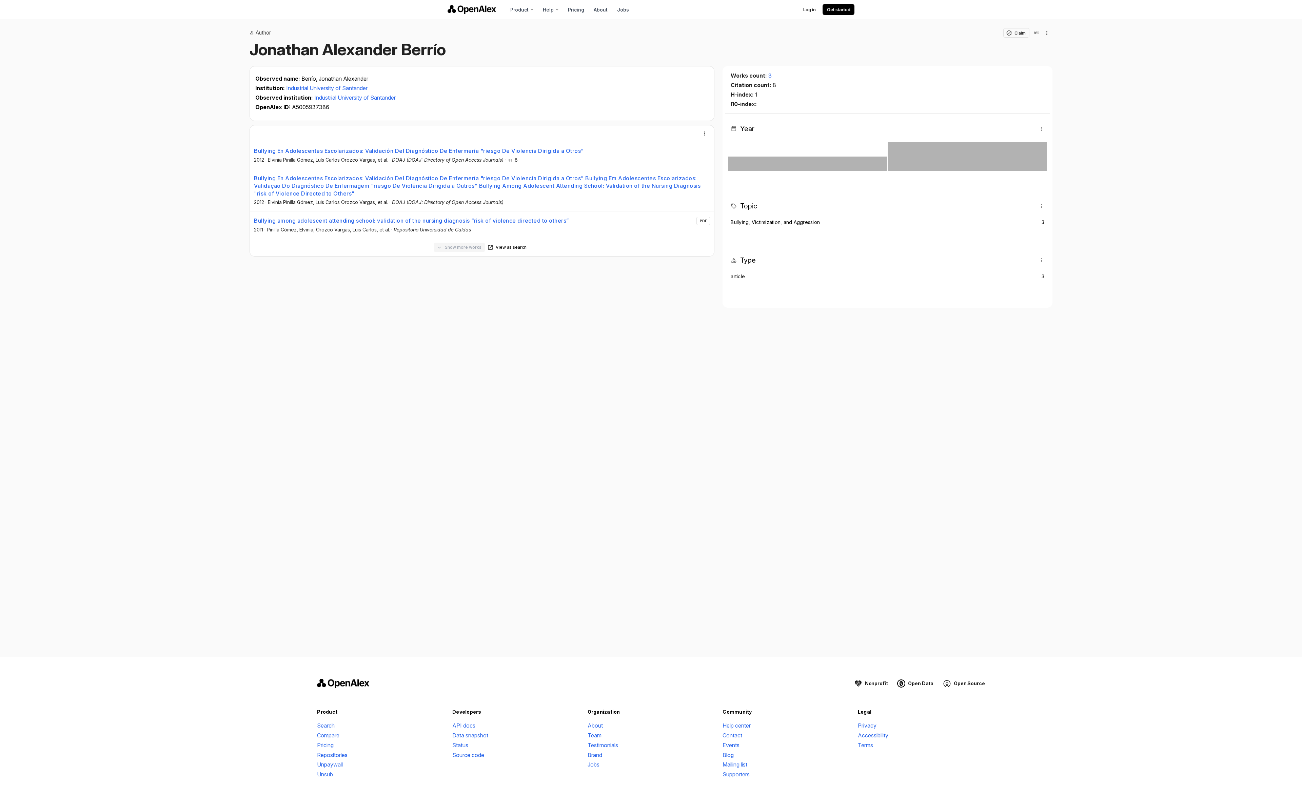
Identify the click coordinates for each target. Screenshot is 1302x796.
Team (594, 735)
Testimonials (603, 745)
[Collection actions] (1047, 32)
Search (326, 725)
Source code (468, 755)
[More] (704, 133)
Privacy (867, 725)
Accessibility (873, 735)
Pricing (576, 10)
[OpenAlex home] (472, 9)
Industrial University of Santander (327, 88)
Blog (728, 755)
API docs (463, 725)
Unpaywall (330, 764)
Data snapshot (470, 735)
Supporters (736, 774)
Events (731, 745)
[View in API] (1036, 32)
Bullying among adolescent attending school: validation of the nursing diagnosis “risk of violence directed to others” (411, 220)
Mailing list (735, 764)
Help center (737, 725)
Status (460, 745)
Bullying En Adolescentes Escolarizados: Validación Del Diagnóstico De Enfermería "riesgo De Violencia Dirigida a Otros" (419, 150)
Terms (865, 745)
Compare (328, 735)
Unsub (325, 774)
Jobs (623, 10)
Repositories (332, 755)
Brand (595, 755)
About (601, 10)
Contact (732, 735)
